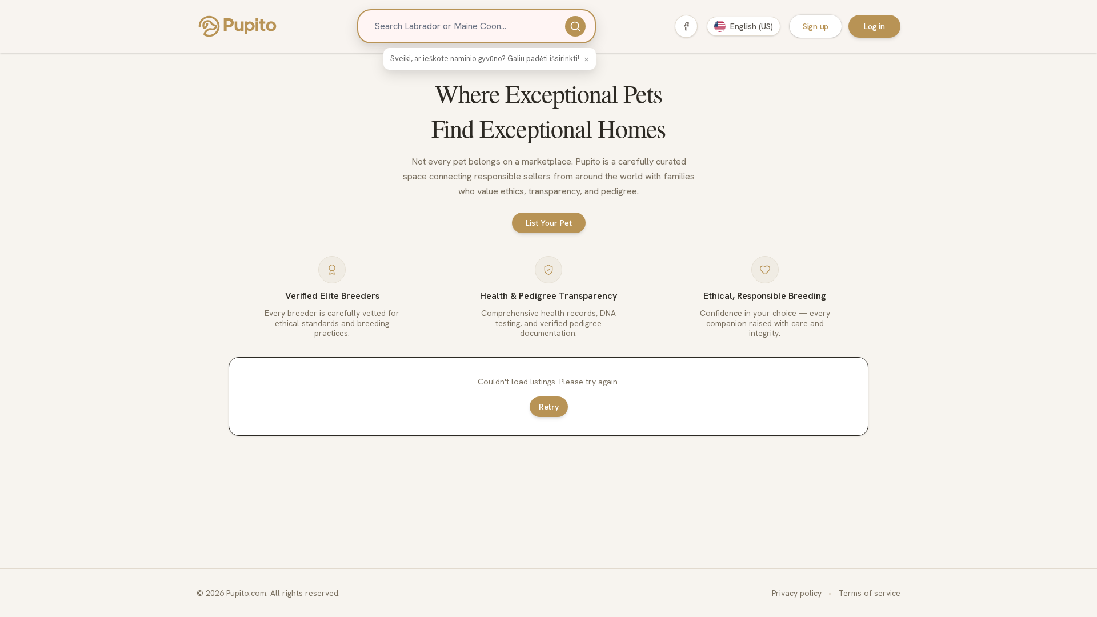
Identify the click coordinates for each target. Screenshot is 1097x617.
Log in (874, 26)
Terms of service (869, 593)
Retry (549, 407)
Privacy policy (797, 593)
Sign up (816, 26)
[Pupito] (237, 26)
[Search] (575, 26)
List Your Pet (549, 223)
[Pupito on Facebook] (686, 26)
